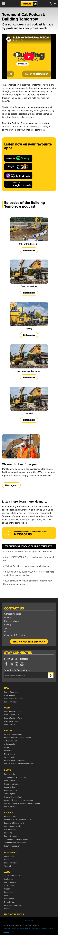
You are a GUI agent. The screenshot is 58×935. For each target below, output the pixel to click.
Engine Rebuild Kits (11, 790)
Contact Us (14, 608)
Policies (27, 928)
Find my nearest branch (28, 641)
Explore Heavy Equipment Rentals (17, 737)
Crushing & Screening (14, 635)
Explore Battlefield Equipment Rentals (19, 764)
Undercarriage (10, 787)
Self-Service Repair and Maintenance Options (22, 803)
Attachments (9, 695)
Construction (9, 856)
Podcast (7, 908)
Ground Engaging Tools (13, 797)
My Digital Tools (14, 914)
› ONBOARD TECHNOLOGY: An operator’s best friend (27, 551)
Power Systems (11, 620)
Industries (10, 852)
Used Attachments (11, 715)
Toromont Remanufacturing (15, 777)
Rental (8, 730)
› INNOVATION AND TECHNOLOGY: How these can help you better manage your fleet (28, 573)
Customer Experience (12, 905)
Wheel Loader (9, 757)
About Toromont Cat (12, 876)
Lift (5, 631)
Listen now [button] (29, 250)
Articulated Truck (11, 741)
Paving (7, 624)
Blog (6, 895)
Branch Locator (10, 882)
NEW (6, 688)
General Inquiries (12, 613)
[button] (4, 3)
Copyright (7, 928)
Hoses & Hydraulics (11, 784)
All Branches (9, 885)
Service (8, 812)
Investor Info (9, 898)
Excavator (8, 750)
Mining (7, 617)
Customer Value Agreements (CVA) (18, 820)
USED (7, 707)
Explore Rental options (13, 734)
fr (55, 3)
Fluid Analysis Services (13, 826)
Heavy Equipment (11, 692)
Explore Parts (9, 774)
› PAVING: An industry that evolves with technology (27, 566)
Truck (7, 628)
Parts (7, 770)
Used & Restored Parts (13, 718)
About (8, 871)
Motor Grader (9, 754)
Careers (7, 889)
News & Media (9, 902)
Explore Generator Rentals (14, 760)
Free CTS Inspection (12, 846)
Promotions (8, 892)
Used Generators (11, 721)
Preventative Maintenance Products (18, 800)
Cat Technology (10, 829)
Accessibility (36, 928)
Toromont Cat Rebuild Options (16, 839)
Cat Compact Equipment (14, 698)
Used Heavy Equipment (13, 711)
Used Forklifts (9, 724)
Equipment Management (14, 823)
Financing (8, 833)
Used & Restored (10, 780)
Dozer (6, 747)
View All (7, 866)
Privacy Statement (18, 928)
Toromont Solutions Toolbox (15, 842)
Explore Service (10, 816)
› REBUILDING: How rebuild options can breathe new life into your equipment (27, 582)
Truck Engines (9, 794)
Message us (11, 485)
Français (29, 920)
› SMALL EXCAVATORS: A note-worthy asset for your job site (28, 559)
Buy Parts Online (10, 807)
